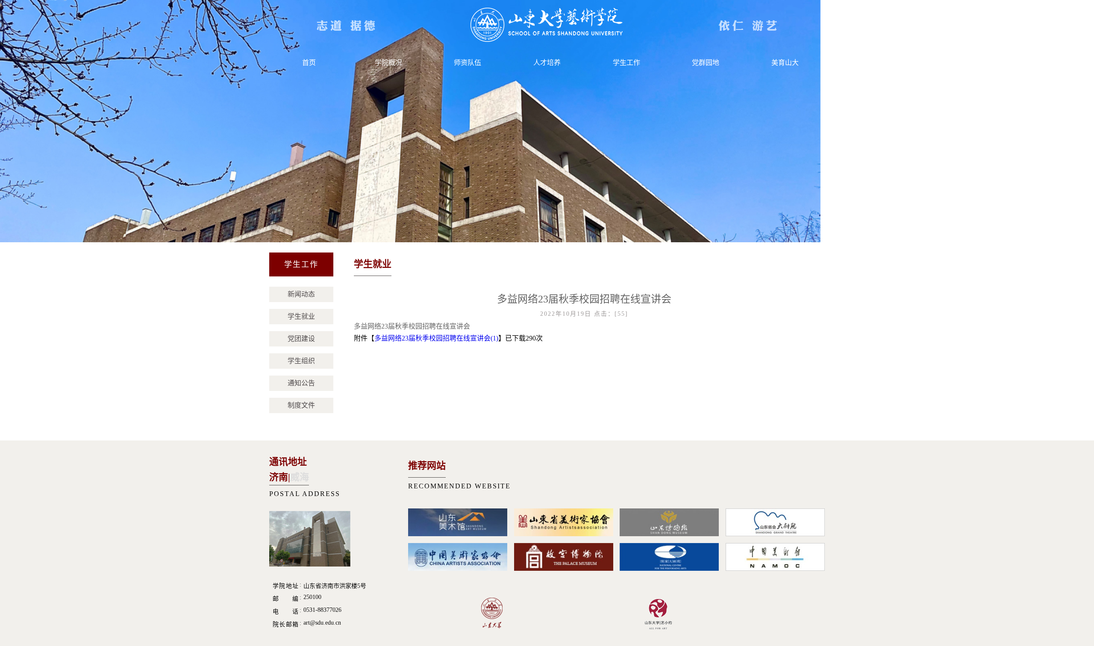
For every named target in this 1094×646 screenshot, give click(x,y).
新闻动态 (301, 294)
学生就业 (301, 316)
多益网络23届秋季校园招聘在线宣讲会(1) (436, 338)
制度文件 (301, 405)
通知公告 (301, 383)
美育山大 (785, 62)
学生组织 (301, 360)
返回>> (801, 265)
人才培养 (547, 62)
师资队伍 (467, 62)
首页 (309, 62)
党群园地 (705, 62)
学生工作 (626, 62)
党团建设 (301, 338)
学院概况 (388, 62)
